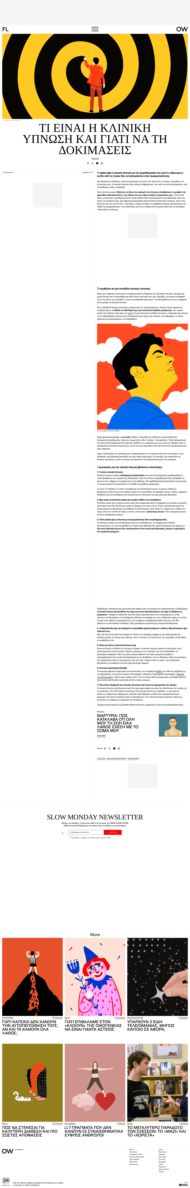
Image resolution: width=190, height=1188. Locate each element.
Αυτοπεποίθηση (7, 1017)
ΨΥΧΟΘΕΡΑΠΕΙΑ (133, 758)
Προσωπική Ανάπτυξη (135, 1017)
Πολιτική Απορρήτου (136, 1157)
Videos (161, 1172)
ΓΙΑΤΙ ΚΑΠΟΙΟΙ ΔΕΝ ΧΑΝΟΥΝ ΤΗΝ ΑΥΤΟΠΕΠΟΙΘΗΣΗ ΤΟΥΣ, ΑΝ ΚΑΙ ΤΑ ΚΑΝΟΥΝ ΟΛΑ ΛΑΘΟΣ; (30, 1027)
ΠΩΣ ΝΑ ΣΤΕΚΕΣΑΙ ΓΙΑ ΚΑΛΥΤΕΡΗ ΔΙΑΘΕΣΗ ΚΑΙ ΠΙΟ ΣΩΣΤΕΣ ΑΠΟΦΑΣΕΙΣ (29, 1131)
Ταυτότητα (133, 1152)
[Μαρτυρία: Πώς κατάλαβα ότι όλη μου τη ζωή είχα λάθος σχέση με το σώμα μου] (173, 725)
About (131, 1149)
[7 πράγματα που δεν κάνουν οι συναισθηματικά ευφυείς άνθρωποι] (95, 1083)
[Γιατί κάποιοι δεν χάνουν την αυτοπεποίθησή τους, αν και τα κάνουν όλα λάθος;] (32, 977)
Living (161, 1164)
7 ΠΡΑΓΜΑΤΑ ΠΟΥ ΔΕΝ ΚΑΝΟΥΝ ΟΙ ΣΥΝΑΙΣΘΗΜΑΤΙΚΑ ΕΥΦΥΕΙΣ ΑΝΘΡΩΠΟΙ (94, 1131)
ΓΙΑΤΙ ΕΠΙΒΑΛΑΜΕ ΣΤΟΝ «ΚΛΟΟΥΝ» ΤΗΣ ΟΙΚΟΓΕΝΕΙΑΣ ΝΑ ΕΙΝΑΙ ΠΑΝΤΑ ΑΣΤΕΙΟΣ (93, 1026)
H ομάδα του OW (135, 1154)
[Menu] (95, 29)
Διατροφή (101, 736)
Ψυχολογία (95, 158)
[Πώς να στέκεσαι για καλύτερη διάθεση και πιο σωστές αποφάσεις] (32, 1083)
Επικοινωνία (133, 1164)
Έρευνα (5, 1123)
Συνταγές (162, 1159)
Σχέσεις (67, 1017)
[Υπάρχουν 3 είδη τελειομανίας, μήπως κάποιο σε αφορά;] (157, 977)
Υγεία (161, 1149)
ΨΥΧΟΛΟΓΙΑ (101, 758)
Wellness (162, 1154)
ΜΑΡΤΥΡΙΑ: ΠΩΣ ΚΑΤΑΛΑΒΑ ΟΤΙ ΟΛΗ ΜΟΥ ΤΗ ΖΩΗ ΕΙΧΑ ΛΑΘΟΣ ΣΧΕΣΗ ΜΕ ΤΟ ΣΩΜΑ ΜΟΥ (117, 723)
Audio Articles (164, 1169)
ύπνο (130, 313)
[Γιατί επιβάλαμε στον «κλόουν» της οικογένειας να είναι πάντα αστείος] (95, 977)
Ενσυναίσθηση (70, 1123)
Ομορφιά (162, 1162)
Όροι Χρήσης (134, 1159)
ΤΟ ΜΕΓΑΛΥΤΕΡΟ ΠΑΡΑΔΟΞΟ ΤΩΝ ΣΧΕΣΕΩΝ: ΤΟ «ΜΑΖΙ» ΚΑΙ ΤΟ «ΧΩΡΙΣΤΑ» (156, 1131)
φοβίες (159, 671)
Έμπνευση (162, 1167)
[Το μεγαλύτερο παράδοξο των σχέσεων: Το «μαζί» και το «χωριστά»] (157, 1083)
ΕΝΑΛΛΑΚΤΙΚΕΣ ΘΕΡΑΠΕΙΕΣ (116, 758)
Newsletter (133, 1162)
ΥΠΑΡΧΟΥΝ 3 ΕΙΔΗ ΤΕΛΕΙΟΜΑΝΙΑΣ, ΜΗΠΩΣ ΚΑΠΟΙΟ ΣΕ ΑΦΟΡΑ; (151, 1026)
